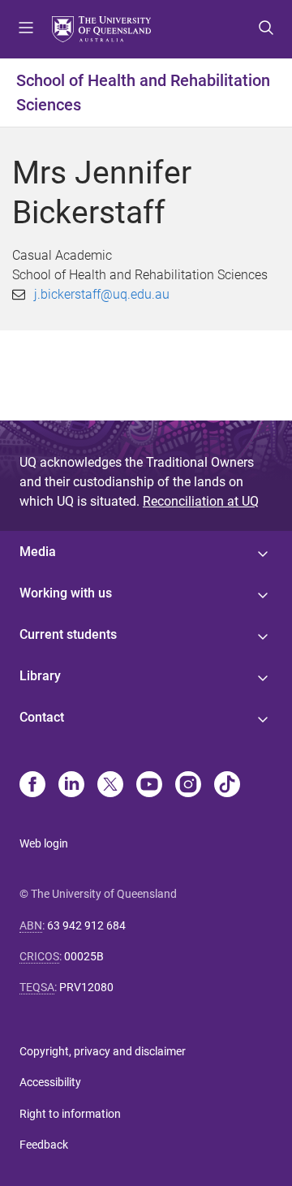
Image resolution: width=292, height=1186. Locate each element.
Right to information (70, 1113)
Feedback (43, 1144)
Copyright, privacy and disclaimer (102, 1051)
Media (37, 551)
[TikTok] (227, 785)
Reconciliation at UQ (201, 501)
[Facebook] (32, 785)
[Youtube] (149, 785)
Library (40, 676)
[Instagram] (188, 785)
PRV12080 (86, 987)
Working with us (65, 593)
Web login (43, 843)
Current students (68, 634)
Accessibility (50, 1082)
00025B (84, 956)
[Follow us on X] (110, 785)
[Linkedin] (71, 785)
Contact (41, 717)
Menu (26, 29)
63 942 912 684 (86, 925)
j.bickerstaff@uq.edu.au (102, 294)
